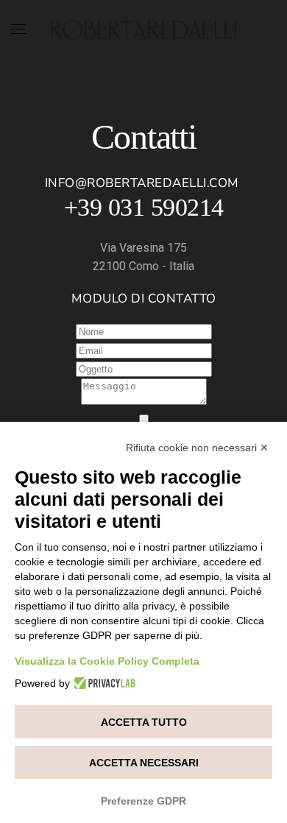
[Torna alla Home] (143, 29)
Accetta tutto (144, 722)
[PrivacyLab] (102, 683)
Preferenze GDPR (143, 801)
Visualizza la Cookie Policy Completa (107, 661)
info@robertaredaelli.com (142, 182)
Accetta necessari (144, 763)
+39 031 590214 (144, 207)
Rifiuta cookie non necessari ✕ (197, 447)
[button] (18, 29)
